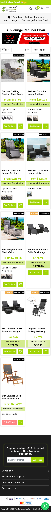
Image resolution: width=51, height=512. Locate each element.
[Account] (42, 8)
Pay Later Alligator (23, 509)
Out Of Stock (9, 422)
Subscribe (37, 460)
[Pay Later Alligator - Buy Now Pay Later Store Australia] (9, 8)
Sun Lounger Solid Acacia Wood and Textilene (11, 399)
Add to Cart (35, 272)
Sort (27, 50)
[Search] (30, 8)
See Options (9, 126)
